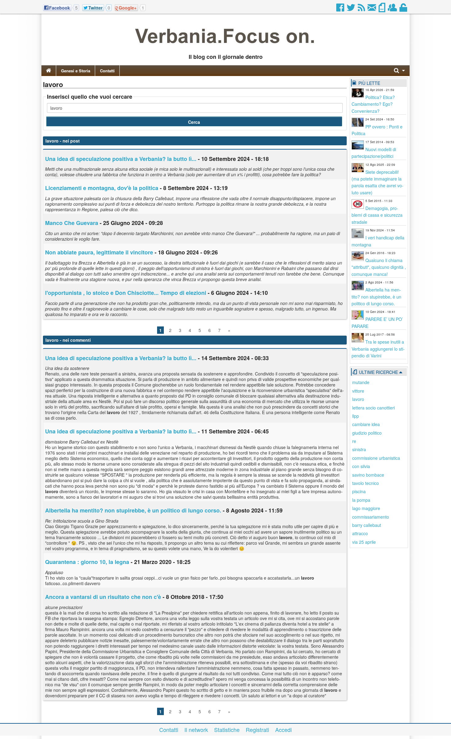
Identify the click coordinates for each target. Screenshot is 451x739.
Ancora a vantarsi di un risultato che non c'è (103, 597)
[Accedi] (403, 9)
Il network (196, 729)
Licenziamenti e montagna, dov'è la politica (101, 188)
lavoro (358, 399)
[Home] (48, 70)
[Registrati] (393, 9)
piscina (359, 491)
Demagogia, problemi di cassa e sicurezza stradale (377, 215)
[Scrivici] (372, 9)
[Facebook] (340, 9)
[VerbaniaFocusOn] (225, 47)
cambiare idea (366, 424)
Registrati (257, 729)
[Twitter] (351, 9)
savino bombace (368, 475)
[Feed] (362, 9)
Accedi (283, 729)
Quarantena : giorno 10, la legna (87, 562)
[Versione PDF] (382, 9)
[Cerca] (399, 70)
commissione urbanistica (376, 458)
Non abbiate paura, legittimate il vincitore (99, 252)
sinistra (359, 449)
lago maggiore (366, 508)
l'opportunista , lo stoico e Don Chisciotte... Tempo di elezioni (125, 293)
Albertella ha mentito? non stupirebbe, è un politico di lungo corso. (133, 510)
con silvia (361, 466)
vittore (358, 391)
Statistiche (227, 729)
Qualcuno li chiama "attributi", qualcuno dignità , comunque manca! (379, 267)
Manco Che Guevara (71, 223)
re (354, 441)
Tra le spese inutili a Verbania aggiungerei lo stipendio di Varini (378, 349)
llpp (355, 416)
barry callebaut (366, 525)
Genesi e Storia (75, 71)
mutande (360, 382)
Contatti (107, 71)
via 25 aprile (364, 542)
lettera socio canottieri (373, 408)
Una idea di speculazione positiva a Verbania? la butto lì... (120, 159)
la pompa (361, 500)
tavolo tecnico (365, 483)
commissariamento (370, 517)
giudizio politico (367, 433)
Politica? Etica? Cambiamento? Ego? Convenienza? (373, 104)
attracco (360, 533)
